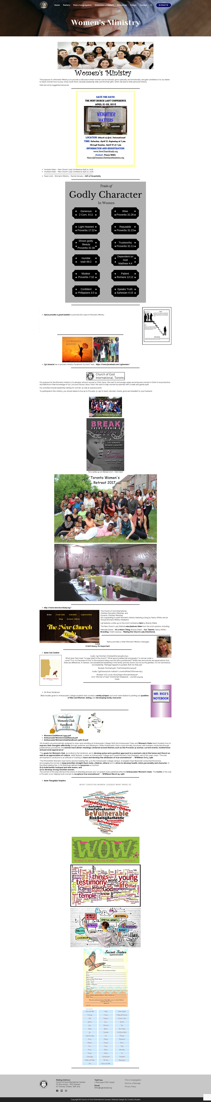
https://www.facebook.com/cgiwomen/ (113, 364)
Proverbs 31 (93, 391)
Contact (143, 5)
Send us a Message (132, 1083)
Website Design (118, 1099)
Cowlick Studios (133, 1099)
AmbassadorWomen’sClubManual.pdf (61, 738)
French (133, 5)
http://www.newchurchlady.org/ (57, 608)
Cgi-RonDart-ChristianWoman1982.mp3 (112, 656)
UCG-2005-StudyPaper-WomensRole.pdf (121, 675)
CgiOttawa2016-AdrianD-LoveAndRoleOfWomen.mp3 (120, 671)
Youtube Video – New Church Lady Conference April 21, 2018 (68, 169)
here (141, 623)
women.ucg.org (136, 677)
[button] (151, 5)
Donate (163, 5)
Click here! (119, 472)
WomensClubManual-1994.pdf (57, 736)
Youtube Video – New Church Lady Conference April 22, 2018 (68, 172)
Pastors (66, 5)
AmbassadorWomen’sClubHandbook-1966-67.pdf (66, 740)
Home (57, 5)
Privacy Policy (130, 1087)
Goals (117, 679)
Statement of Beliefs (104, 5)
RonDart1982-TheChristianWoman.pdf (120, 668)
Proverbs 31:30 (47, 774)
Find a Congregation (82, 5)
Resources (122, 5)
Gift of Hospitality (93, 176)
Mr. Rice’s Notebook (52, 692)
